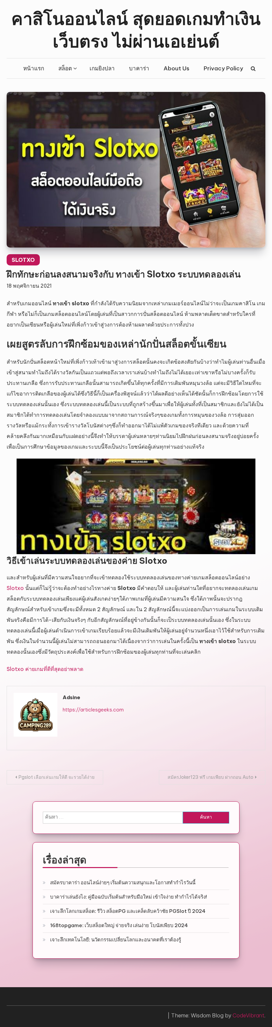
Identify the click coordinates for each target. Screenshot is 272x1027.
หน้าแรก (33, 68)
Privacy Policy (223, 68)
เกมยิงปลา (102, 68)
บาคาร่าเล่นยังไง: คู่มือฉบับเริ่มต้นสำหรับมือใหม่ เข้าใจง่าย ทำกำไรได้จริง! (128, 897)
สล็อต (65, 68)
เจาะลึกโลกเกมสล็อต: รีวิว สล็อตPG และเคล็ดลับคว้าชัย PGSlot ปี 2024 (127, 911)
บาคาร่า (139, 68)
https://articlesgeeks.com (93, 709)
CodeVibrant (248, 1015)
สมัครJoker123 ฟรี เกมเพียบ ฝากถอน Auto (210, 777)
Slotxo (15, 588)
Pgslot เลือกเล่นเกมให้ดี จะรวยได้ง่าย (57, 777)
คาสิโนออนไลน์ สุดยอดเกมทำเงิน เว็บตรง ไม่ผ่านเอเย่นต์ (136, 28)
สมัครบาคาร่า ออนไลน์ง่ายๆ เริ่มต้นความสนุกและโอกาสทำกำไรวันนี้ (122, 882)
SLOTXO (23, 260)
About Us (176, 68)
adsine (71, 697)
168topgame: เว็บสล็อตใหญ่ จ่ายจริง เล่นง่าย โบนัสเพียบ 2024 (119, 925)
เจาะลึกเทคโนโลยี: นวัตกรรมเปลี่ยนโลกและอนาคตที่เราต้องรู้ (115, 939)
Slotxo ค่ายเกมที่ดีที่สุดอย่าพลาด (45, 669)
